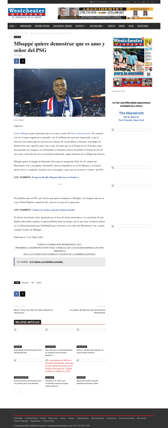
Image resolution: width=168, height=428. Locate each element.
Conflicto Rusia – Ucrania (35, 418)
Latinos (63, 418)
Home (16, 33)
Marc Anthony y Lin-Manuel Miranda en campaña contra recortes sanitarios (58, 352)
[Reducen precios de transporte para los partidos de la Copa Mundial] (28, 369)
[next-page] (19, 391)
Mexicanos (53, 418)
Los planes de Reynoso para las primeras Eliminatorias (87, 311)
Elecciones (141, 418)
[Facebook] (139, 2)
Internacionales (97, 418)
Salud (131, 26)
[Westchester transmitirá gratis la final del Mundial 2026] (28, 338)
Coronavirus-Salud (126, 418)
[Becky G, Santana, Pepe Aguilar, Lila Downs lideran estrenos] (91, 338)
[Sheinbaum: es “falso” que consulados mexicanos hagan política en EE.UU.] (59, 369)
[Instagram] (143, 2)
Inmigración (25, 26)
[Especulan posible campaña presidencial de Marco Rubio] (91, 369)
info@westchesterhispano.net (60, 426)
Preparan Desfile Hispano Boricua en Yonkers (55, 177)
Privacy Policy (48, 421)
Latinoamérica (83, 418)
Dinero (122, 26)
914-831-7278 (84, 426)
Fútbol (39, 283)
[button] (135, 2)
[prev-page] (15, 391)
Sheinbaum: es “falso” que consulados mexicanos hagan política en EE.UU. (56, 383)
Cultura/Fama (96, 26)
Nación (71, 418)
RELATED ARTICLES (27, 322)
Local (11, 26)
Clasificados (35, 421)
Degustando (142, 26)
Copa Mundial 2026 (21, 377)
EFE (33, 283)
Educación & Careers (62, 26)
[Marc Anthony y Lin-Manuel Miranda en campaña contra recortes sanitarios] (59, 338)
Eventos (111, 26)
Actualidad (49, 377)
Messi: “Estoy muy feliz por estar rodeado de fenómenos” (33, 311)
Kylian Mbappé (21, 133)
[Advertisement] (59, 189)
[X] (152, 2)
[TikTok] (148, 2)
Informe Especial (42, 26)
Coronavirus (111, 418)
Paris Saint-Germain (80, 133)
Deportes (80, 26)
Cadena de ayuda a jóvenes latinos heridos (53, 210)
